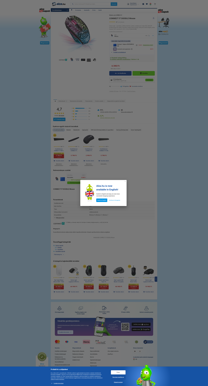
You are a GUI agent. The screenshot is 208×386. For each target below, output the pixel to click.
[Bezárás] (125, 181)
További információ (58, 383)
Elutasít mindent (118, 382)
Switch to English (101, 200)
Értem (118, 372)
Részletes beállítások (118, 377)
